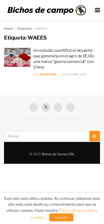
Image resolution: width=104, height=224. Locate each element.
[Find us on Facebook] (33, 107)
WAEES (41, 29)
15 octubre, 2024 (73, 74)
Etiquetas (24, 29)
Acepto (61, 217)
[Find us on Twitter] (46, 107)
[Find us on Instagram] (70, 107)
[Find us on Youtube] (58, 107)
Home (8, 29)
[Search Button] (94, 136)
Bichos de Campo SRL (58, 154)
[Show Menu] (97, 10)
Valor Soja (48, 74)
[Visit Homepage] (46, 10)
